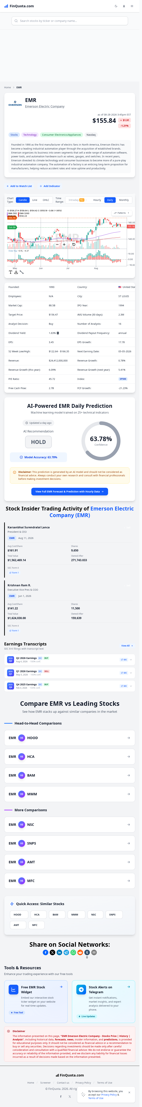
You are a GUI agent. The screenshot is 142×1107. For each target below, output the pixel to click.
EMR (12, 538)
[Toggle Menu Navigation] (132, 6)
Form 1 (15, 572)
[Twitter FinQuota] (69, 1096)
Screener (45, 1082)
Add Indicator (52, 186)
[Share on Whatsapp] (73, 952)
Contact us (63, 1082)
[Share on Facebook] (45, 952)
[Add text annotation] (10, 272)
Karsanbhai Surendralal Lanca (29, 527)
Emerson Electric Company (44, 106)
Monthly (124, 200)
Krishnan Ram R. (19, 585)
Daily (110, 200)
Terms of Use (95, 1098)
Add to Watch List (21, 186)
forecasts (60, 1039)
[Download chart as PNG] (16, 272)
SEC (125, 659)
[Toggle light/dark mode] (116, 6)
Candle (23, 200)
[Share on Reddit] (80, 952)
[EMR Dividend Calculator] (57, 333)
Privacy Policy (109, 1094)
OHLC (46, 200)
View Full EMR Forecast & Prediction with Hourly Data (68, 491)
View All (125, 645)
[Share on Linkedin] (59, 952)
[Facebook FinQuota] (60, 1096)
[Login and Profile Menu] (124, 6)
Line (34, 200)
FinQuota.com (72, 1075)
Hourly (97, 200)
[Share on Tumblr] (87, 952)
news (70, 1039)
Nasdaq (91, 134)
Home (7, 87)
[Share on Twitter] (52, 952)
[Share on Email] (94, 952)
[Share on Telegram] (66, 952)
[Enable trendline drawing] (22, 272)
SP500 (123, 378)
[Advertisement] (71, 55)
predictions (110, 1039)
